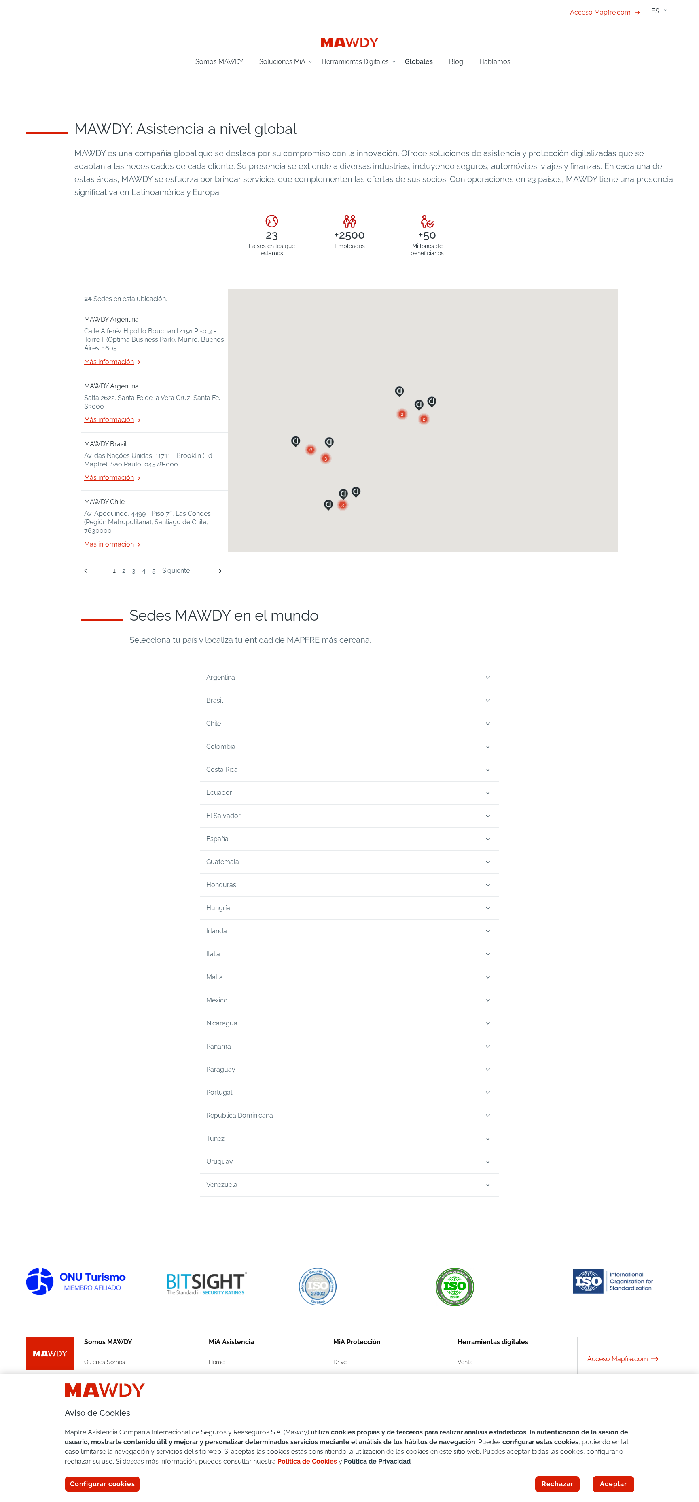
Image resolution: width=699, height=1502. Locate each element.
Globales (419, 62)
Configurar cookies (102, 1484)
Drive (340, 1362)
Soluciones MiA (282, 62)
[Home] (350, 42)
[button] (343, 505)
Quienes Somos (104, 1362)
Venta (465, 1362)
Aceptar (613, 1484)
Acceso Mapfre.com (600, 12)
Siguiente (176, 570)
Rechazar (557, 1484)
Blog (456, 62)
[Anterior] (86, 571)
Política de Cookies (307, 1461)
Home (217, 1362)
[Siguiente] (217, 570)
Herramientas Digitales (355, 62)
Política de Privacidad (377, 1461)
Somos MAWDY (219, 62)
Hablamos (494, 62)
